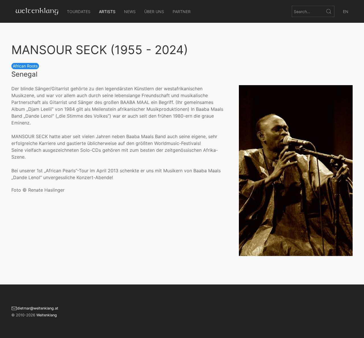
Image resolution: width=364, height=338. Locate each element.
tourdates (78, 11)
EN (345, 11)
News (130, 11)
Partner (182, 11)
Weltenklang (46, 315)
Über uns (154, 11)
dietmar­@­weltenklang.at (37, 308)
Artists (107, 11)
